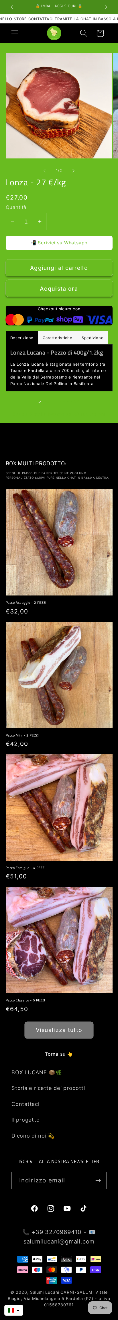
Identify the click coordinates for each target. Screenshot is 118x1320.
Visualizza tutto (59, 1030)
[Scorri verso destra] (73, 170)
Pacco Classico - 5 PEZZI (25, 1000)
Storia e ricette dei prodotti (48, 1088)
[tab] (57, 337)
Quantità (16, 207)
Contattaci (25, 1104)
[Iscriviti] (98, 1180)
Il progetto (25, 1119)
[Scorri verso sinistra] (44, 170)
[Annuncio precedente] (12, 7)
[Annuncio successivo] (106, 7)
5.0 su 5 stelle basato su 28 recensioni (59, 414)
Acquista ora (59, 288)
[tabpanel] (59, 367)
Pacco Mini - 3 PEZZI (22, 735)
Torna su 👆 (59, 1054)
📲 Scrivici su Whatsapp (59, 243)
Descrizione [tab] (22, 337)
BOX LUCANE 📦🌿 (36, 1072)
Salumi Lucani (44, 1292)
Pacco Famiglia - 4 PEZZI (26, 868)
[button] (15, 33)
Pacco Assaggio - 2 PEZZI (26, 602)
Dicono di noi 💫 (33, 1135)
